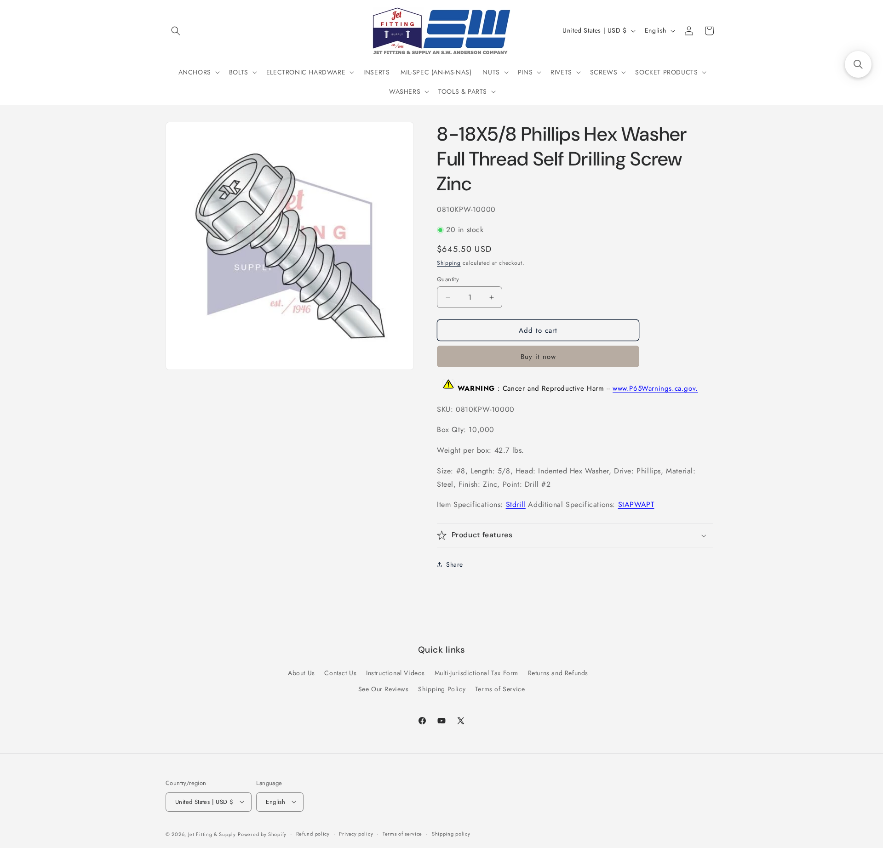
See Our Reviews (383, 689)
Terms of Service (500, 689)
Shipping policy (451, 833)
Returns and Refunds (558, 672)
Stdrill (516, 504)
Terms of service (402, 833)
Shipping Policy (441, 689)
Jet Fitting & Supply (212, 833)
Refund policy (313, 833)
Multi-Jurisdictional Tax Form (476, 672)
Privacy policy (356, 833)
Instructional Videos (395, 672)
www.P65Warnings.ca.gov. (655, 389)
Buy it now (538, 357)
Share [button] (454, 564)
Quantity (448, 279)
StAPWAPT (636, 504)
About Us (301, 672)
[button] (176, 31)
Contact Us (340, 672)
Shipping (449, 263)
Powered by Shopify (262, 833)
